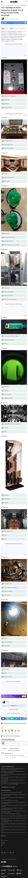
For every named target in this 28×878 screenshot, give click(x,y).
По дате (4, 748)
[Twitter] (8, 853)
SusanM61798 (8, 753)
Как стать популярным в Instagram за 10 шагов (10, 813)
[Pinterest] (13, 853)
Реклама (3, 842)
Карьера (2, 843)
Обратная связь (4, 840)
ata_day (11, 18)
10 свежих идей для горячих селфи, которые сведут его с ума (13, 815)
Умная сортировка (14, 748)
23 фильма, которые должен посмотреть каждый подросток (13, 832)
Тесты (16, 5)
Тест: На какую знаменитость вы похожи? (9, 800)
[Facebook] (5, 853)
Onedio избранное (10, 5)
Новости (3, 5)
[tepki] (2, 730)
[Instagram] (2, 853)
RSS (2, 845)
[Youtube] (10, 853)
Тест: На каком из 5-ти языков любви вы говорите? (11, 792)
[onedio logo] (13, 862)
